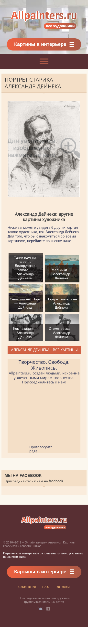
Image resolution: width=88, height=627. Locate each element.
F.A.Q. (46, 587)
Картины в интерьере (40, 43)
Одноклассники (48, 608)
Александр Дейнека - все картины (44, 349)
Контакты (63, 587)
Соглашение (27, 587)
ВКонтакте (40, 608)
